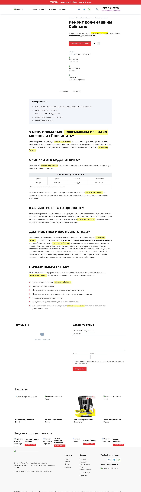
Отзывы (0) (76, 91)
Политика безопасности (85, 463)
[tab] (64, 91)
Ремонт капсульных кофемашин (58, 440)
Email (92, 353)
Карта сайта (84, 475)
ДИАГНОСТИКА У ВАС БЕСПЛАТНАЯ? (49, 117)
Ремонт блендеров (117, 440)
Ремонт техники (38, 9)
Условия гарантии (86, 470)
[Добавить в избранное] (94, 43)
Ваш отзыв (77, 334)
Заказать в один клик (80, 44)
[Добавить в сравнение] (99, 43)
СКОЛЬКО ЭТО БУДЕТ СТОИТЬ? (46, 110)
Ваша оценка (78, 330)
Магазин (52, 9)
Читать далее (30, 444)
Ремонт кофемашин (101, 18)
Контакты (62, 9)
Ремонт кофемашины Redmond (83, 421)
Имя (74, 353)
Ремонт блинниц (89, 441)
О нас (82, 467)
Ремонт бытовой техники (84, 18)
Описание (64, 91)
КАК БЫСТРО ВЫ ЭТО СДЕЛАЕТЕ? (47, 114)
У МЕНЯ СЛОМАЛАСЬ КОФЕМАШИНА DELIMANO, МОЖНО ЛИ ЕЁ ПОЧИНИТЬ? (63, 107)
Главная (71, 18)
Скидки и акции (85, 472)
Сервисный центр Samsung (32, 440)
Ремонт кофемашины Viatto (54, 421)
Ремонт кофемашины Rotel (24, 421)
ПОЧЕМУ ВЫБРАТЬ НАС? (44, 121)
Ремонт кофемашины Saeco (113, 421)
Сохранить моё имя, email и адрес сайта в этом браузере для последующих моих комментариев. (99, 362)
